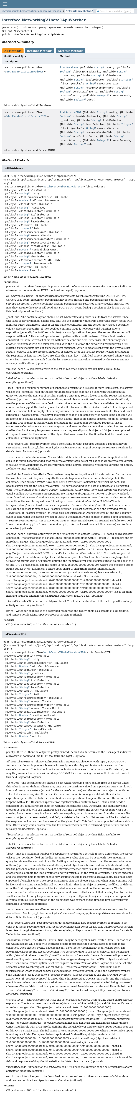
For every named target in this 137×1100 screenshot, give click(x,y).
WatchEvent (12, 71)
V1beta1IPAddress (32, 71)
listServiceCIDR (70, 112)
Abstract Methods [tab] (70, 50)
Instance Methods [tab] (39, 50)
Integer (126, 79)
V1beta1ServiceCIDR (33, 116)
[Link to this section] (36, 42)
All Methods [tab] (12, 50)
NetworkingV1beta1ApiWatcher (86, 11)
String (98, 67)
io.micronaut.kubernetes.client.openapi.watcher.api (32, 11)
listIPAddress (69, 67)
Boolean (65, 71)
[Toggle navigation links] (5, 3)
